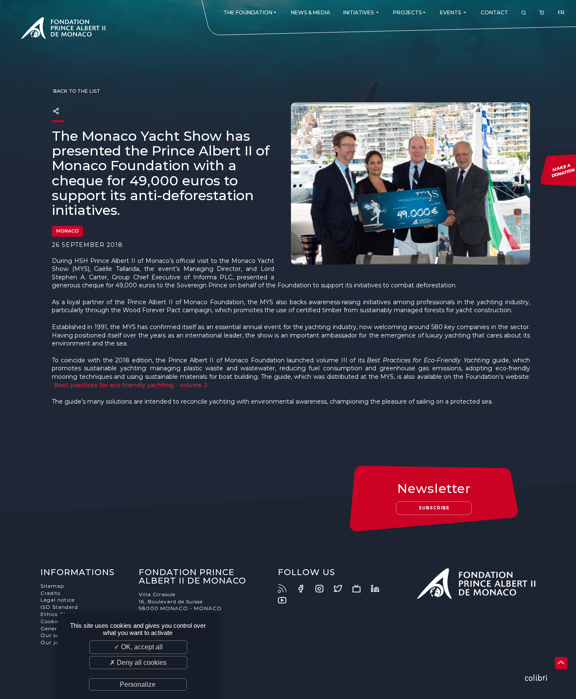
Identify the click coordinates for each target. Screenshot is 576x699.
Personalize (138, 684)
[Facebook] (304, 589)
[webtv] (360, 589)
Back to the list (76, 91)
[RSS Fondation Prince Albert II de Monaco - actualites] (286, 589)
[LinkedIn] (379, 589)
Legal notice (57, 600)
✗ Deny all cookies (138, 662)
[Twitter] (342, 589)
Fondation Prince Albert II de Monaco (63, 29)
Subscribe (434, 508)
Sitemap (52, 586)
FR (561, 12)
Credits (50, 593)
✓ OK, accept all (138, 647)
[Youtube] (286, 600)
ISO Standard (59, 607)
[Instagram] (323, 589)
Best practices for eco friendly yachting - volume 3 (130, 385)
